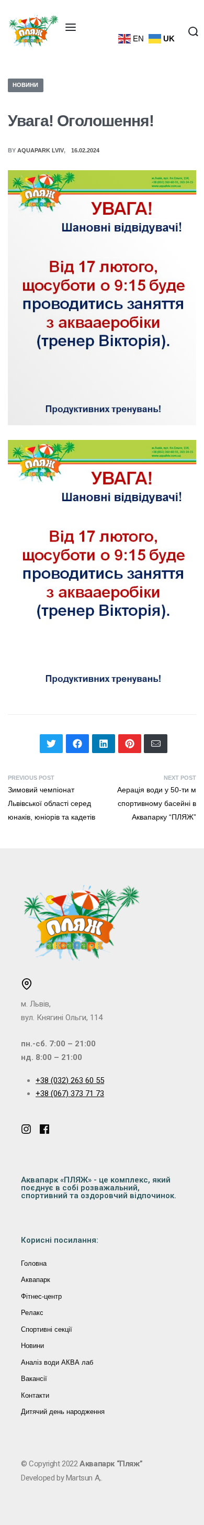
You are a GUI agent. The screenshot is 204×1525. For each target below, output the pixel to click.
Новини (25, 85)
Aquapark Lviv (40, 150)
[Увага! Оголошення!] (51, 744)
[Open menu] (70, 27)
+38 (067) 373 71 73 (70, 1093)
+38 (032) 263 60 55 (70, 1080)
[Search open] (193, 31)
